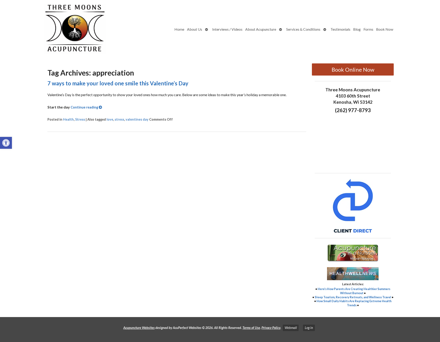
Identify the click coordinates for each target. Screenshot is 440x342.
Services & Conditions (303, 29)
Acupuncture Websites (139, 328)
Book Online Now (353, 69)
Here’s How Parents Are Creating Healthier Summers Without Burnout (354, 291)
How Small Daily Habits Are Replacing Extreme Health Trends (353, 303)
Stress (80, 119)
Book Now (384, 29)
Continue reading (85, 107)
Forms (368, 29)
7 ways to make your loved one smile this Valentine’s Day (117, 83)
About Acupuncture (260, 29)
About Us (194, 29)
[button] (6, 143)
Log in (309, 328)
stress (119, 119)
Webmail (291, 328)
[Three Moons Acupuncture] (56, 29)
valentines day (137, 119)
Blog (357, 29)
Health (68, 119)
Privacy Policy (270, 328)
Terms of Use (251, 328)
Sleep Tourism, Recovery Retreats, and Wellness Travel (353, 297)
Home (179, 29)
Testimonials (340, 29)
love (110, 119)
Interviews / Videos (227, 29)
